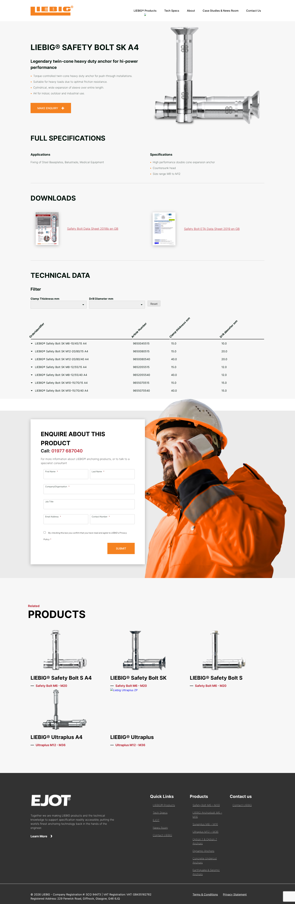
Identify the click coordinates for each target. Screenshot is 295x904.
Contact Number (101, 516)
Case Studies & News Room (220, 10)
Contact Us (253, 10)
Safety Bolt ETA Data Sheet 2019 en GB (212, 229)
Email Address (53, 516)
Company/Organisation (57, 486)
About (191, 10)
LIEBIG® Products (145, 10)
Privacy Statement (235, 894)
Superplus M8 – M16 (205, 824)
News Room (160, 827)
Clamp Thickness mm (45, 298)
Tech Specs (171, 10)
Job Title (49, 501)
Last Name (98, 471)
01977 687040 (67, 450)
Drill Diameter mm (101, 298)
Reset (154, 303)
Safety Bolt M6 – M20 (206, 805)
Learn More (39, 836)
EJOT (156, 820)
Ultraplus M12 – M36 (205, 831)
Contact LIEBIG (162, 835)
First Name (51, 471)
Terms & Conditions (205, 894)
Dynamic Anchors (203, 851)
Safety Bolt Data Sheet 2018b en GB (92, 228)
